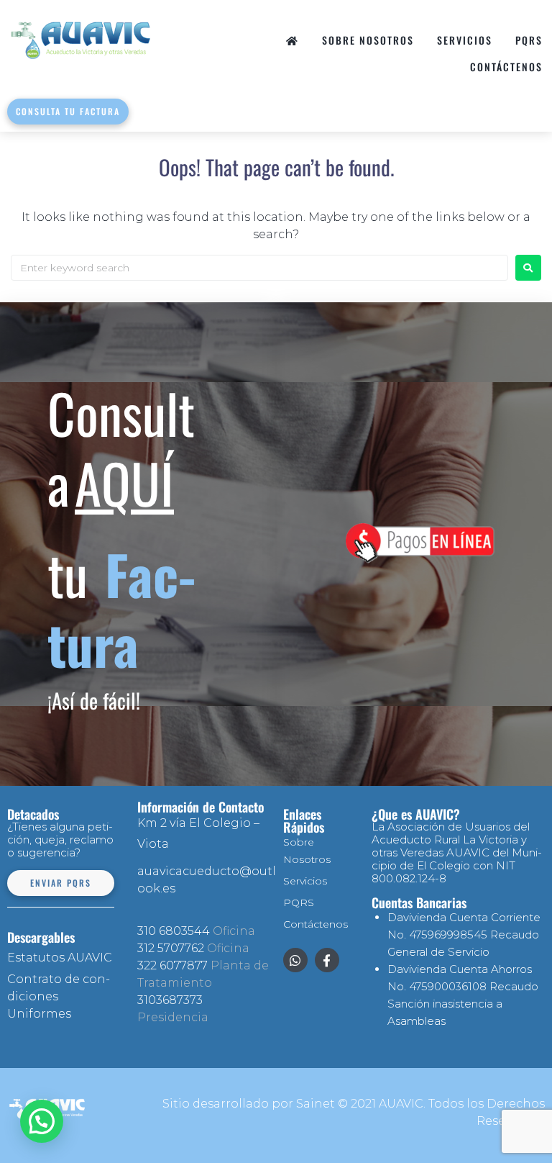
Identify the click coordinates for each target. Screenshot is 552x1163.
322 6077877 (172, 965)
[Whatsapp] (295, 960)
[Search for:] (259, 268)
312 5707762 (170, 948)
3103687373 (170, 1000)
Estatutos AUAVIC (59, 957)
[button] (41, 1121)
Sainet (315, 1103)
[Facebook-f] (327, 960)
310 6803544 (173, 931)
